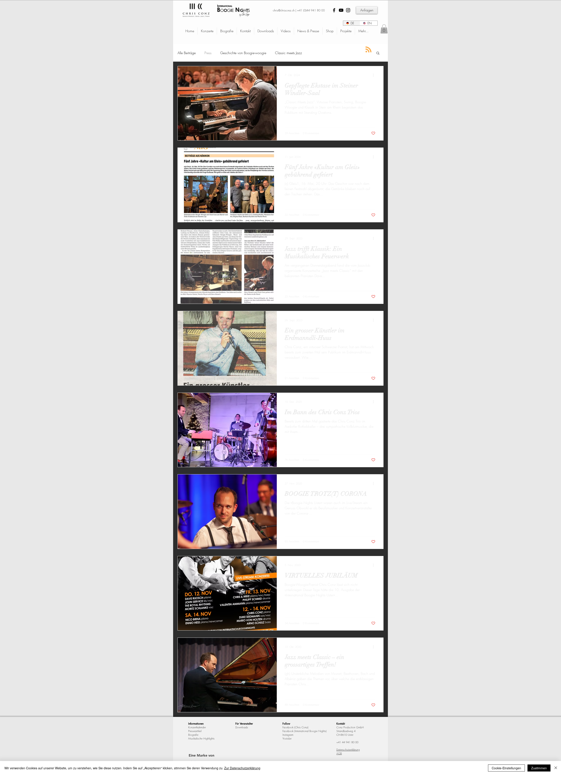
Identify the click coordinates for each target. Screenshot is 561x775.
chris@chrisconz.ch (284, 10)
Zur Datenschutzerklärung (242, 768)
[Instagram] (348, 10)
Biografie (193, 735)
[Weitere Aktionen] (374, 75)
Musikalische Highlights (201, 738)
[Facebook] (334, 10)
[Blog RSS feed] (368, 49)
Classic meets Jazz (288, 52)
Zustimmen (539, 768)
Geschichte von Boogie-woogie (243, 52)
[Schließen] (555, 767)
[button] (384, 29)
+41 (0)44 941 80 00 (311, 10)
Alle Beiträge (187, 52)
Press (207, 52)
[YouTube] (341, 10)
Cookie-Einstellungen (506, 768)
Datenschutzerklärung (348, 750)
